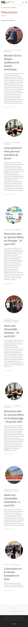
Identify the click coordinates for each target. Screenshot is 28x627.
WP (9, 619)
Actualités (7, 7)
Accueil (2, 7)
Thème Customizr (21, 619)
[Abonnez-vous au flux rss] (15, 624)
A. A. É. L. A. (11, 617)
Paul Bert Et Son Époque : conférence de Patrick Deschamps (12, 62)
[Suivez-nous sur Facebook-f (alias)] (12, 624)
